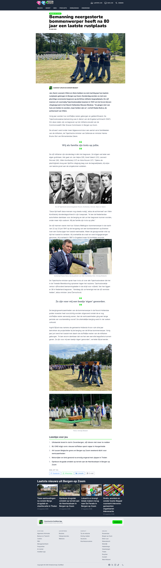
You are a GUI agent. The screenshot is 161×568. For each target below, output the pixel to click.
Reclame (61, 533)
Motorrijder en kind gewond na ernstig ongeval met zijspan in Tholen (79, 458)
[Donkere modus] (123, 565)
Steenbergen (106, 549)
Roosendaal (105, 533)
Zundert (104, 557)
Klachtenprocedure (86, 541)
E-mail (91, 473)
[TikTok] (118, 565)
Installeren (117, 522)
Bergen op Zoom (55, 13)
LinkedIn (81, 473)
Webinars (61, 538)
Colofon (39, 538)
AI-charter (40, 549)
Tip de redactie (85, 533)
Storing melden (85, 536)
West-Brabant (106, 559)
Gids (55, 8)
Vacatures (83, 538)
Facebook (56, 473)
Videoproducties (64, 536)
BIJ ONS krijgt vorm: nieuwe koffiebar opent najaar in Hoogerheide (78, 446)
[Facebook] (109, 565)
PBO (38, 541)
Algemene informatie (43, 533)
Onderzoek (86, 8)
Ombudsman (74, 8)
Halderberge (106, 546)
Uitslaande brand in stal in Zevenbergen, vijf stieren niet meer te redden (81, 442)
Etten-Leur (105, 538)
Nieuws (40, 8)
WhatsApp (68, 473)
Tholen (104, 551)
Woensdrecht (106, 541)
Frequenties (40, 546)
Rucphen (105, 554)
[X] (112, 565)
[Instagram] (115, 565)
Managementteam (42, 544)
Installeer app (41, 551)
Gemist (48, 8)
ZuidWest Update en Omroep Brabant (65, 88)
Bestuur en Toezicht (43, 536)
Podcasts (63, 8)
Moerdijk (104, 544)
